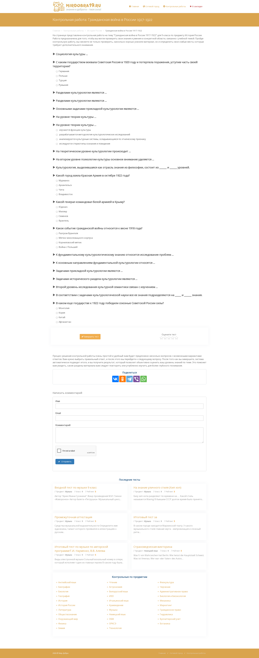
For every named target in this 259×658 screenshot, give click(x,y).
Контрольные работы (175, 6)
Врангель (64, 220)
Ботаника (164, 623)
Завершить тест (91, 336)
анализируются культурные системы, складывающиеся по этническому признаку (102, 139)
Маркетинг (165, 605)
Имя (57, 401)
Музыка (113, 609)
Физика (62, 623)
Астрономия (115, 586)
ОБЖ (111, 618)
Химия (61, 628)
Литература (64, 609)
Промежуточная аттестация (73, 517)
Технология (115, 628)
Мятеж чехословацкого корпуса (76, 237)
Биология (63, 591)
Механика (165, 600)
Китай (62, 317)
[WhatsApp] (143, 379)
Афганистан (65, 321)
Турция (63, 80)
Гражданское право (170, 609)
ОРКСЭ (112, 623)
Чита (61, 189)
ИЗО (111, 596)
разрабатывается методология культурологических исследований (94, 134)
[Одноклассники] (122, 379)
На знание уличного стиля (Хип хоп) (157, 487)
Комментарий (62, 425)
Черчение (164, 586)
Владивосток (66, 194)
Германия (64, 71)
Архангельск (65, 185)
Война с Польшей (68, 247)
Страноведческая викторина (153, 547)
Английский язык (67, 582)
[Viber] (136, 379)
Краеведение (116, 605)
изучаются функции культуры (75, 129)
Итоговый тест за (145, 517)
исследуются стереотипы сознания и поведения (84, 143)
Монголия (64, 308)
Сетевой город (152, 6)
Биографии (64, 586)
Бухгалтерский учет (170, 618)
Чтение (113, 582)
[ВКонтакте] (115, 379)
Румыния (63, 84)
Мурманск (64, 180)
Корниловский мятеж (70, 242)
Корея (62, 312)
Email (58, 413)
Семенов (63, 216)
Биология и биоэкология (172, 596)
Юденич (63, 206)
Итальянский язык (119, 600)
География (63, 596)
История (62, 600)
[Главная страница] (77, 6)
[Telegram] (129, 379)
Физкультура (166, 582)
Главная (135, 6)
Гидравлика (166, 614)
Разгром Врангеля (68, 233)
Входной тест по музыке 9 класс (76, 487)
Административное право (173, 591)
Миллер (63, 211)
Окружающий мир (68, 618)
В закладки (197, 6)
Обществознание (67, 614)
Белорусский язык (118, 591)
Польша (63, 75)
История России (94, 30)
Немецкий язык (117, 614)
